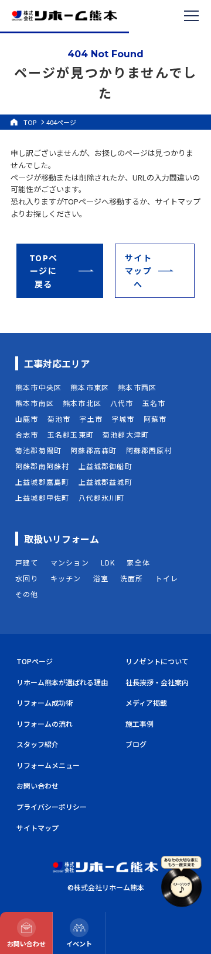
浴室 (100, 578)
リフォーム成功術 (44, 702)
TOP (29, 122)
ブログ (136, 744)
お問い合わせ (37, 785)
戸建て (27, 562)
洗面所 (132, 578)
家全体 (138, 562)
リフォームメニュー (48, 765)
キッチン (65, 578)
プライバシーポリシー (51, 806)
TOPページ (34, 661)
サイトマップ (37, 827)
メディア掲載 (146, 702)
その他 (27, 594)
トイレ (167, 578)
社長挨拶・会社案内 (157, 682)
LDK (108, 562)
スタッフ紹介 (37, 744)
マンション (69, 562)
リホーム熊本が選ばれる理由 (62, 682)
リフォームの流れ (44, 723)
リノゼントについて (157, 661)
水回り (27, 578)
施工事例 (139, 723)
